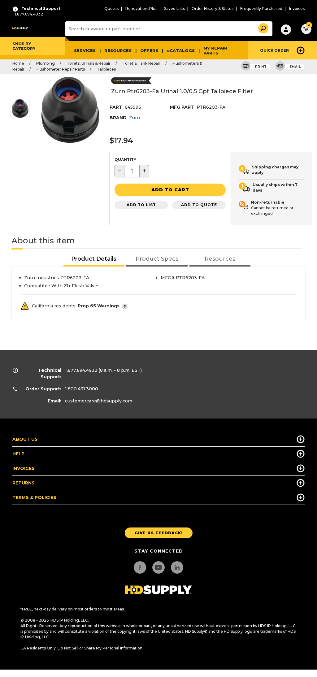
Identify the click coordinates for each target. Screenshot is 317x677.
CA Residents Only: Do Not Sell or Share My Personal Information (81, 648)
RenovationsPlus (141, 8)
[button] (262, 27)
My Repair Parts (215, 50)
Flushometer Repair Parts (61, 69)
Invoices (297, 8)
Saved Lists (174, 8)
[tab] (94, 259)
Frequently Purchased (261, 8)
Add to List (141, 204)
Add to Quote (199, 204)
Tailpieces (106, 69)
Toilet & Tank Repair (141, 63)
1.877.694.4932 (81, 370)
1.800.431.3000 (81, 389)
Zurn (134, 117)
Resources (118, 50)
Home (18, 63)
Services (85, 50)
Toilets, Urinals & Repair (89, 63)
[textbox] (132, 171)
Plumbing (45, 63)
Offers (149, 50)
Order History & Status (212, 8)
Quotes (111, 8)
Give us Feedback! (159, 533)
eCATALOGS (181, 50)
